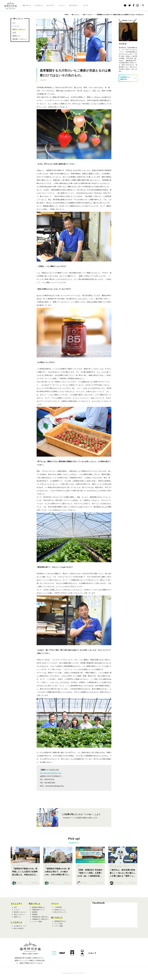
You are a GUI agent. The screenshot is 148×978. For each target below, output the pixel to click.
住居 (13, 865)
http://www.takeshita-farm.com (50, 773)
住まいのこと (27, 5)
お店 (14, 32)
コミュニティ (50, 5)
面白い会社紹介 (19, 928)
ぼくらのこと (73, 5)
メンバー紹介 (58, 923)
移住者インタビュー (20, 39)
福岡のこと (17, 36)
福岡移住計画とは (60, 921)
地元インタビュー (19, 29)
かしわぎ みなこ (119, 883)
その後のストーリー (20, 926)
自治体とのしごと (60, 910)
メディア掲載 (58, 926)
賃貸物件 (35, 912)
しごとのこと (38, 5)
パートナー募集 (37, 921)
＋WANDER (58, 907)
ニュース (85, 5)
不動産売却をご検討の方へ (40, 917)
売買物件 (18, 865)
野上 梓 (84, 883)
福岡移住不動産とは (38, 907)
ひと (14, 23)
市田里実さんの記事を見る (128, 78)
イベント (62, 5)
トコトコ (16, 26)
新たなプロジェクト (60, 912)
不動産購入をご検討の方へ (40, 919)
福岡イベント (81, 865)
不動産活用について (38, 910)
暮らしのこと (128, 865)
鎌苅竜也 (19, 883)
